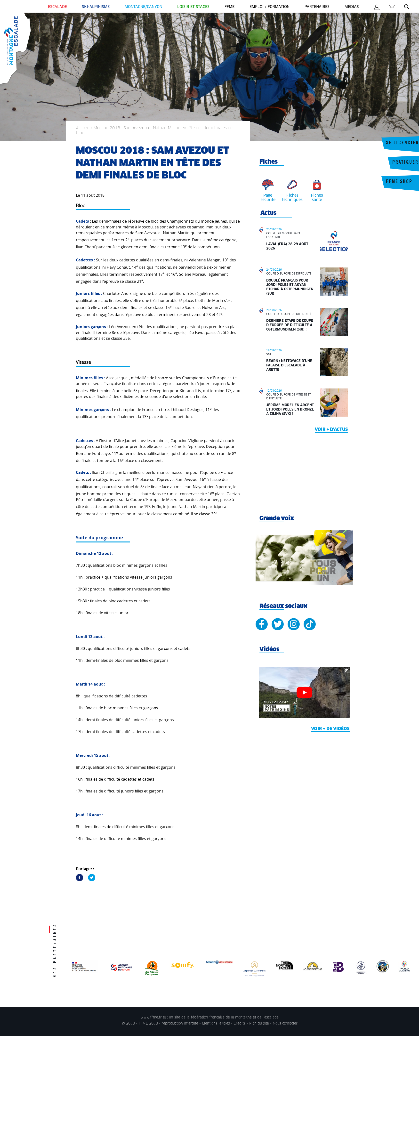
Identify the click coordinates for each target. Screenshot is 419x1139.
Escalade (57, 7)
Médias (352, 7)
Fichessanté (317, 198)
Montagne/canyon (143, 7)
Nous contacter (285, 1023)
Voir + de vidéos (330, 729)
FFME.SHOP (399, 182)
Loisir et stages (193, 7)
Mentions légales (216, 1023)
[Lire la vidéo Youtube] (304, 692)
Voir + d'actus (331, 430)
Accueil (82, 128)
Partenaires (317, 7)
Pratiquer (405, 162)
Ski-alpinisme (96, 7)
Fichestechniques (292, 198)
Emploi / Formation (270, 7)
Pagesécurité (267, 198)
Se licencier (402, 143)
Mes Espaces (377, 8)
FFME (229, 7)
